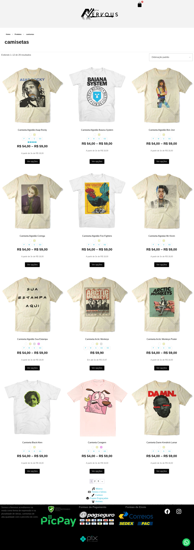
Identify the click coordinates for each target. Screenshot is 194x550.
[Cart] (140, 4)
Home (8, 34)
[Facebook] (167, 511)
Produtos (18, 34)
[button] (4, 66)
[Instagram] (178, 511)
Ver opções (32, 161)
